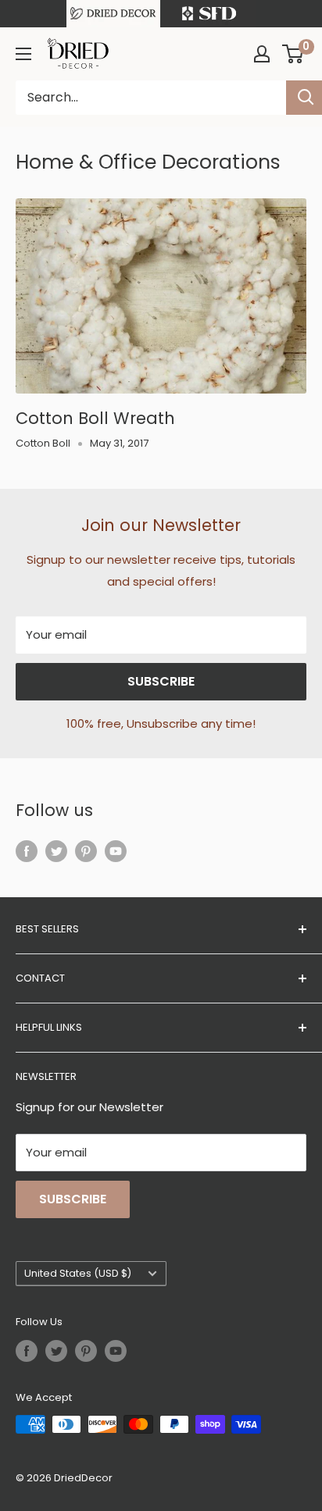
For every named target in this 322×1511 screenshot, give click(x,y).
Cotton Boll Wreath (95, 418)
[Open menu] (23, 54)
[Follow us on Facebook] (27, 850)
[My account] (262, 53)
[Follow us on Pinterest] (86, 850)
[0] (293, 54)
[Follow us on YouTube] (116, 850)
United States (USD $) (77, 1273)
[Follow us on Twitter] (56, 850)
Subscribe (161, 681)
